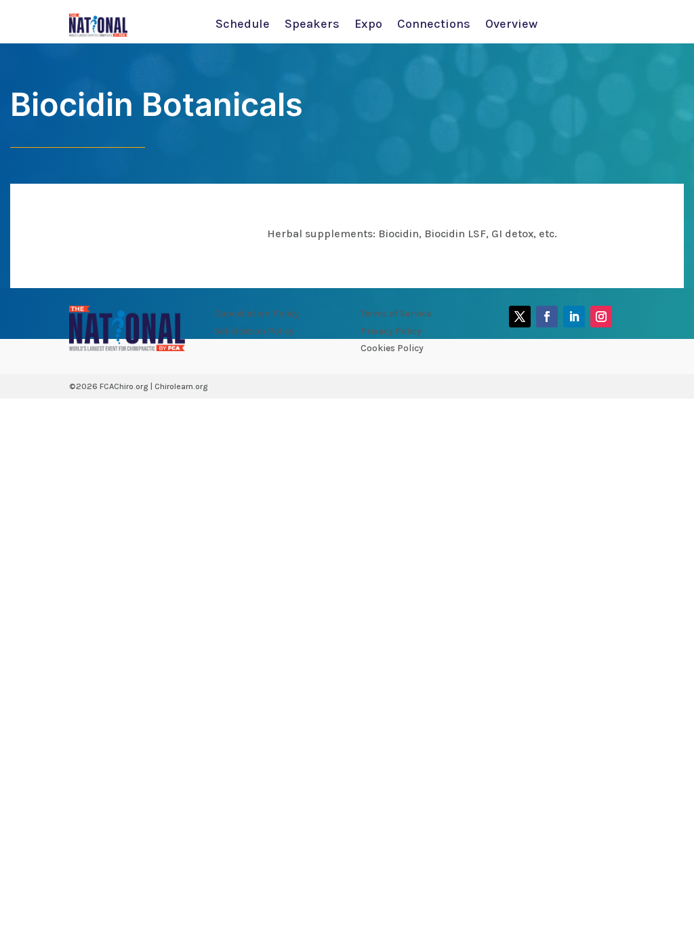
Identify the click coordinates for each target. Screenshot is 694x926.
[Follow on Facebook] (547, 316)
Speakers (312, 25)
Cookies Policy (392, 348)
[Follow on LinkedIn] (574, 316)
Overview (511, 25)
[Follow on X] (520, 316)
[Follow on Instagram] (601, 316)
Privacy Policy (391, 331)
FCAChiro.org (124, 386)
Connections (433, 25)
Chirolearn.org (181, 386)
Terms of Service (396, 313)
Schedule (243, 25)
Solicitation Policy (254, 331)
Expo (368, 25)
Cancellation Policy (256, 313)
